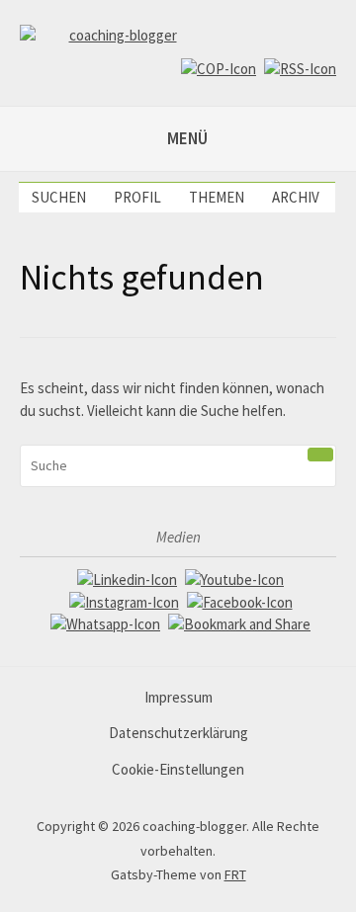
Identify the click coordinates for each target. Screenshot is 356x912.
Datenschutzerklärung (178, 732)
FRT (235, 874)
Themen (216, 197)
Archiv (295, 197)
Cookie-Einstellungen (178, 769)
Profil (137, 197)
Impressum (178, 697)
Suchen (59, 197)
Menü (187, 138)
